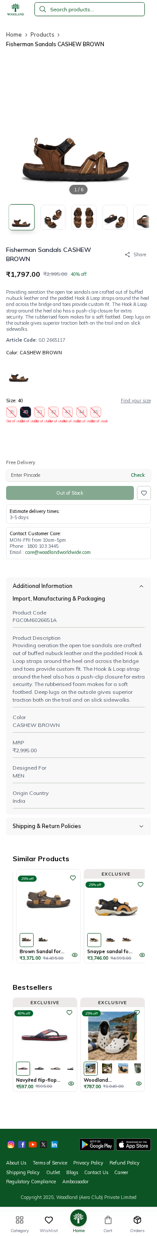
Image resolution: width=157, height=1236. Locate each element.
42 (53, 413)
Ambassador (75, 1181)
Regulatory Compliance (31, 1181)
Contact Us (96, 1172)
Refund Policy (124, 1163)
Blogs (72, 1172)
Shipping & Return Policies (47, 825)
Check (138, 475)
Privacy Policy (88, 1163)
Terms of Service (50, 1163)
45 (96, 413)
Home (14, 34)
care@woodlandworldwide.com (58, 552)
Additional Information (42, 585)
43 (68, 413)
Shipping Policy (23, 1172)
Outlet (53, 1172)
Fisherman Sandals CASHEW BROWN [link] (55, 44)
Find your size (136, 400)
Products (43, 34)
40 (25, 413)
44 (82, 413)
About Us (16, 1163)
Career (121, 1172)
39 (12, 413)
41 (39, 413)
